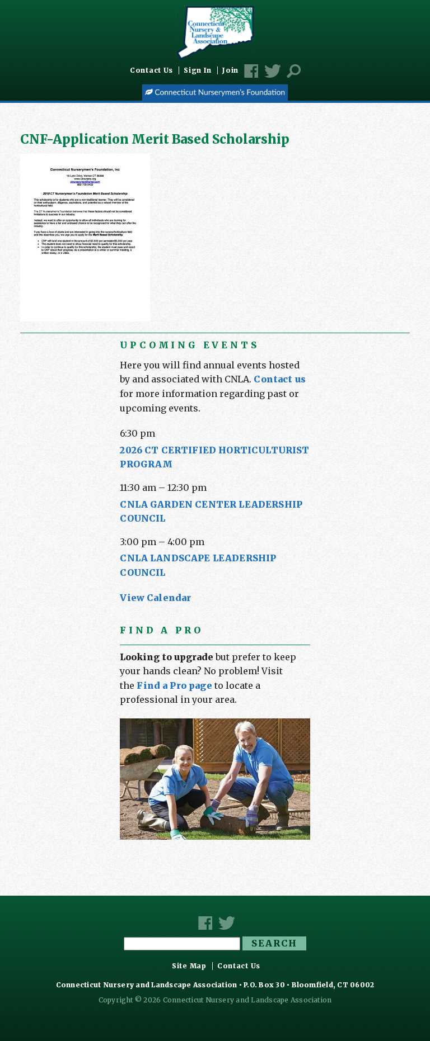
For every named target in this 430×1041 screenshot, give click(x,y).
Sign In (198, 70)
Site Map (189, 966)
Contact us (280, 379)
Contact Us (151, 70)
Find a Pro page (174, 685)
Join (230, 70)
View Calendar (155, 597)
